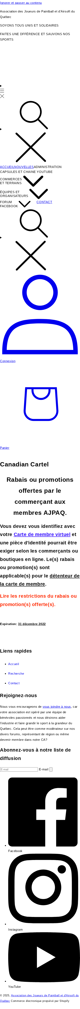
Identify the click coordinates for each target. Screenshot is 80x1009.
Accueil (13, 664)
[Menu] (2, 91)
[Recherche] (40, 132)
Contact (13, 683)
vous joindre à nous (57, 706)
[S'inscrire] (51, 769)
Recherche (16, 673)
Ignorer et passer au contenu (21, 2)
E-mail (44, 769)
